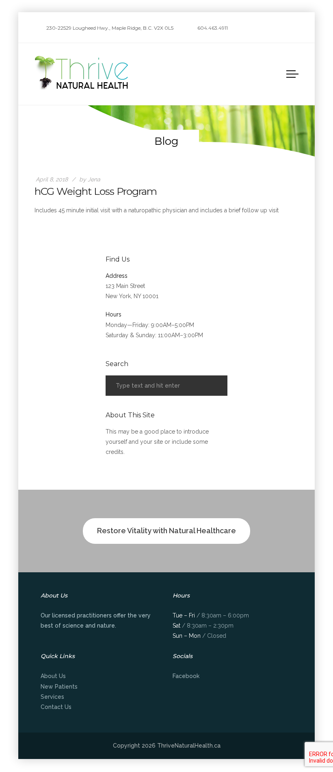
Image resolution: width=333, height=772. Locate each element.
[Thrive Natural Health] (82, 72)
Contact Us (56, 707)
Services (52, 696)
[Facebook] (296, 28)
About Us (53, 676)
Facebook (186, 676)
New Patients (59, 686)
